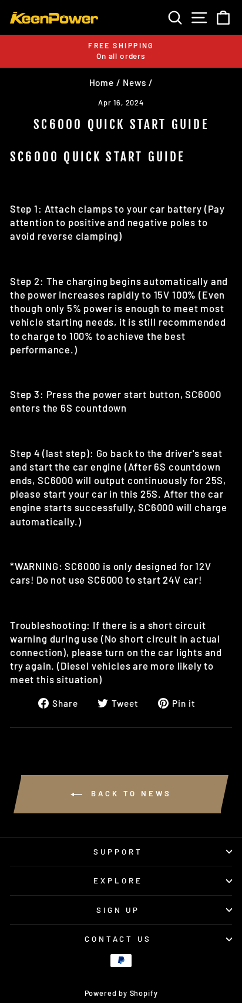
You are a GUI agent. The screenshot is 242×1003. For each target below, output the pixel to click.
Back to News (129, 793)
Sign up (118, 910)
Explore (118, 880)
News (134, 82)
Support (118, 851)
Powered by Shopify (121, 993)
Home (101, 82)
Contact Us (118, 939)
